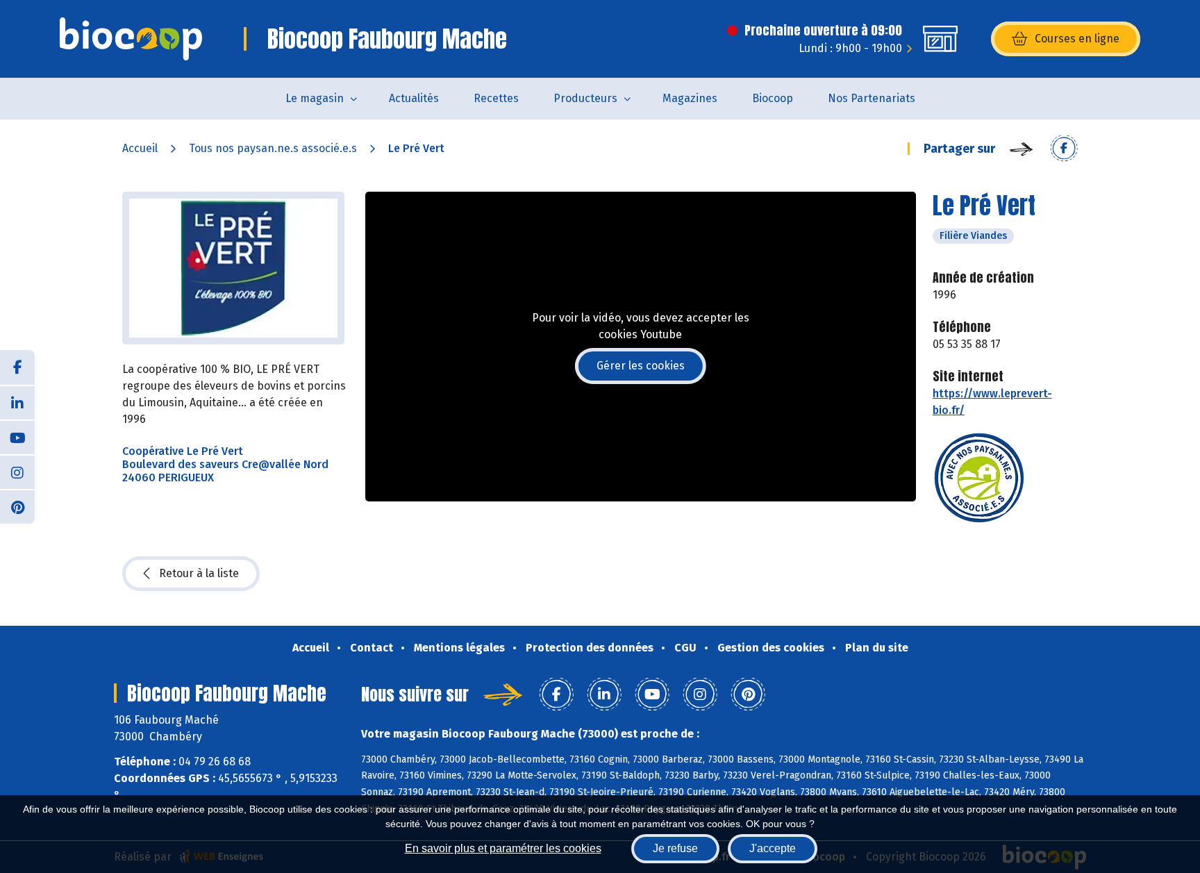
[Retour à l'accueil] (131, 38)
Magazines (689, 98)
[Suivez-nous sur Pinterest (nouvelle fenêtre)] (17, 506)
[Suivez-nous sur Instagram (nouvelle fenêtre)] (17, 471)
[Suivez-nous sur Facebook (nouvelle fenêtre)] (17, 367)
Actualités (414, 98)
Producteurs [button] (585, 98)
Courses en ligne (1077, 38)
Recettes (496, 98)
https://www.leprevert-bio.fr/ (992, 402)
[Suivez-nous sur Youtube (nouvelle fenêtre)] (17, 436)
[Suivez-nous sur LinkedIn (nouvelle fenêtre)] (17, 402)
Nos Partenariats (871, 98)
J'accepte (772, 848)
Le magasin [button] (314, 98)
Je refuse (675, 848)
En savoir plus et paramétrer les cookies (503, 848)
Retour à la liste (199, 573)
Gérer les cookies (641, 365)
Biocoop (772, 98)
